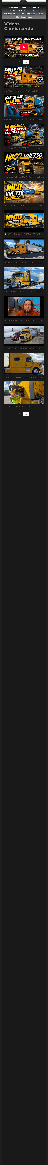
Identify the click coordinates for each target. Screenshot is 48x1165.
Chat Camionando (24, 17)
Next (26, 62)
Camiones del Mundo (35, 14)
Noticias (33, 11)
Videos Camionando (30, 7)
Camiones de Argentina (13, 14)
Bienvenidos (14, 7)
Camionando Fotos (17, 11)
